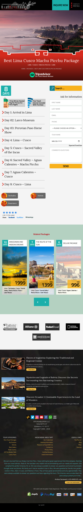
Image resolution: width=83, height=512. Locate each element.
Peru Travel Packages (10, 440)
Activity (14, 445)
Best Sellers (12, 447)
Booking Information (47, 442)
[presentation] (38, 302)
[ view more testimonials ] (73, 482)
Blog (80, 442)
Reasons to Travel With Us (45, 445)
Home (23, 69)
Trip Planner (77, 440)
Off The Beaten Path (10, 452)
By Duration (12, 442)
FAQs (79, 445)
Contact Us (49, 447)
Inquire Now (60, 5)
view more (14, 263)
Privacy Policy (49, 450)
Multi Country (12, 450)
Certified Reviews (47, 452)
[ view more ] (31, 370)
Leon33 (42, 505)
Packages (30, 69)
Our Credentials (48, 440)
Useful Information (47, 454)
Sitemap (79, 447)
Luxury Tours (12, 454)
